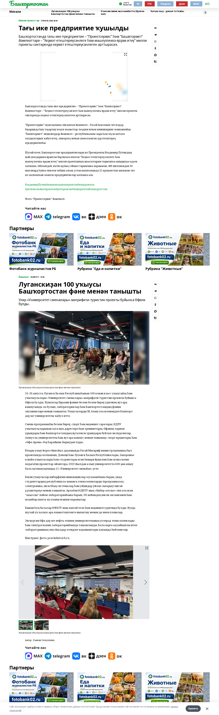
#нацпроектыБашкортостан (89, 189)
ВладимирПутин (35, 184)
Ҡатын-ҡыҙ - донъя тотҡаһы (167, 11)
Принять (193, 708)
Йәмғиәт (24, 277)
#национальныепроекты (61, 184)
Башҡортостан (28, 3)
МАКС (196, 3)
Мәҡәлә (15, 11)
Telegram (165, 3)
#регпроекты (64, 189)
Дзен (182, 3)
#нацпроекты (85, 184)
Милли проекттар (29, 20)
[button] (145, 582)
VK (138, 3)
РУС (150, 3)
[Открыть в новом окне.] (34, 216)
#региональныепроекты (40, 189)
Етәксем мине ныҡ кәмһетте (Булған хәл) (122, 12)
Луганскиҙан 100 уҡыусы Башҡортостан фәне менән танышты (73, 12)
